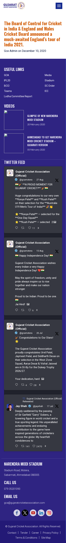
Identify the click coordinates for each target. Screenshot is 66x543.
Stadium (49, 80)
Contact (12, 532)
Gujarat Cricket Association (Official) (32, 173)
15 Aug (39, 251)
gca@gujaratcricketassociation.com (24, 502)
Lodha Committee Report (18, 96)
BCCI (6, 85)
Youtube (33, 512)
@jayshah (38, 406)
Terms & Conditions (26, 537)
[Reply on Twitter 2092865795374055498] (17, 228)
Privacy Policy (50, 532)
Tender (24, 532)
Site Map (46, 537)
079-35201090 (12, 488)
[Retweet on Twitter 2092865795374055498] (23, 228)
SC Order (50, 85)
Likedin (41, 512)
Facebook (17, 512)
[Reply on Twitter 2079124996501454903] (17, 385)
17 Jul (50, 406)
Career (35, 532)
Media (48, 75)
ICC (46, 91)
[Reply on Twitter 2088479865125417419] (17, 310)
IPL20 (7, 80)
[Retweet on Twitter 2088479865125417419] (23, 310)
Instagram (49, 512)
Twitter (25, 512)
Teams (8, 91)
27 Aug (39, 180)
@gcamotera (26, 180)
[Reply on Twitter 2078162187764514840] (17, 446)
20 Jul (39, 333)
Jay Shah (21, 406)
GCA (6, 75)
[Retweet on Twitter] (24, 398)
